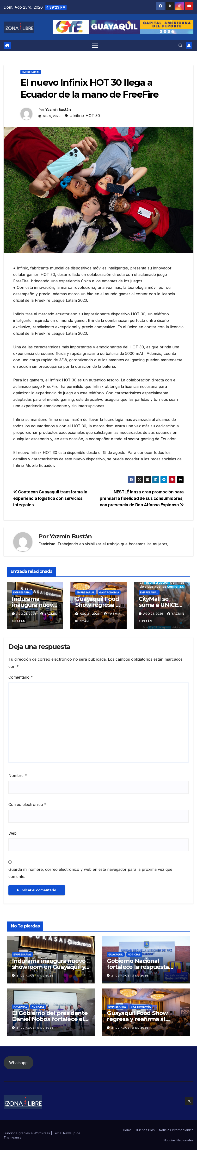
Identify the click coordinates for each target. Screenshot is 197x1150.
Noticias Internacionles (176, 1130)
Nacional (20, 1006)
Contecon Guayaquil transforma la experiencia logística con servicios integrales (50, 498)
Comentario (20, 677)
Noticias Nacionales (178, 1140)
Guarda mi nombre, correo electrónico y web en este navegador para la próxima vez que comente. (90, 873)
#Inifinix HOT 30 (85, 115)
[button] (180, 45)
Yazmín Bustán (58, 109)
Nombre (17, 775)
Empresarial (31, 72)
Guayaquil (115, 954)
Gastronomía (109, 592)
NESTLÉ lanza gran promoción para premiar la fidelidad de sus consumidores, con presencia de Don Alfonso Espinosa (142, 498)
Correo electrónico (27, 804)
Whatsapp (18, 1062)
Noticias (134, 954)
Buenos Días (145, 1130)
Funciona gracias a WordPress (27, 1133)
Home (127, 1130)
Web (12, 833)
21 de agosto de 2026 (35, 975)
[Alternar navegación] (95, 45)
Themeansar (13, 1137)
